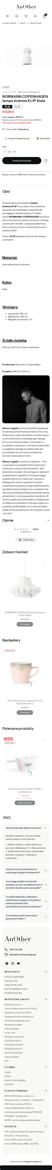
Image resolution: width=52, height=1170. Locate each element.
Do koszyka (25, 624)
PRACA (8, 1076)
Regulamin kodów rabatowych (19, 1016)
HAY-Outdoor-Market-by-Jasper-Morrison (24, 1131)
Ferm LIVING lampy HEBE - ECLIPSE (22, 1143)
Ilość (4, 146)
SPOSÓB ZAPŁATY (13, 1049)
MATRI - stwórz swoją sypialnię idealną (22, 1120)
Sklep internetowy (25, 1162)
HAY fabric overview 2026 (17, 1104)
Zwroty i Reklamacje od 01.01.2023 (21, 1008)
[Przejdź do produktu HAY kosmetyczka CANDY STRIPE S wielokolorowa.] (24, 761)
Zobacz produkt (25, 803)
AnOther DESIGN (9, 23)
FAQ (7, 1061)
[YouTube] (18, 963)
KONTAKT (9, 1084)
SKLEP (22, 23)
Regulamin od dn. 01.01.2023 (18, 1012)
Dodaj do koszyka (22, 160)
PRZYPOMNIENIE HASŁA (16, 989)
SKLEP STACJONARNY (15, 1080)
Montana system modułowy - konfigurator (24, 1100)
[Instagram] (12, 963)
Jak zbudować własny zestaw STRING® (23, 1112)
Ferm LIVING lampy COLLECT (18, 1139)
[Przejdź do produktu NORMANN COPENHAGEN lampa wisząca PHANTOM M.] (24, 585)
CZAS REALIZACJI (13, 1040)
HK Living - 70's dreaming (16, 1135)
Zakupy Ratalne (12, 1028)
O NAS (8, 1072)
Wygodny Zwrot (12, 1004)
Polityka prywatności (14, 1036)
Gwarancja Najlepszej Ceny (17, 1020)
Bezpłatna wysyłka (13, 1024)
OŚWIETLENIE (35, 23)
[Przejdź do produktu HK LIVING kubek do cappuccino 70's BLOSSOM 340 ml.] (24, 673)
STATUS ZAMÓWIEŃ (14, 977)
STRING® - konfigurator (16, 1116)
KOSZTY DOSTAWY (14, 1053)
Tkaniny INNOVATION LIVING (18, 1108)
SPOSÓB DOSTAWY (14, 1044)
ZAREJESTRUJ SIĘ (13, 985)
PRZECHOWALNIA (13, 993)
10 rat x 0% (10, 1032)
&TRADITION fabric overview (18, 1096)
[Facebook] (7, 963)
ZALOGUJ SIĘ (11, 981)
